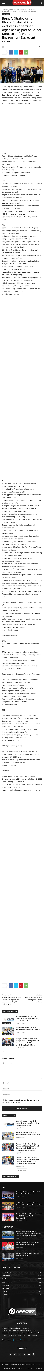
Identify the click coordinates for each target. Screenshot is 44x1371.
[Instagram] (15, 1354)
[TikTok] (19, 1354)
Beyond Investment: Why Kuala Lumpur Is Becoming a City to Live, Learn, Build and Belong (27, 1019)
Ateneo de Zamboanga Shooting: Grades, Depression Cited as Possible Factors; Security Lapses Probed (28, 1233)
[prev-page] (3, 1051)
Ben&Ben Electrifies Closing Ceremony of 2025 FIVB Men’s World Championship (29, 1216)
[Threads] (33, 1354)
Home (4, 9)
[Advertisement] (22, 129)
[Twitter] (16, 52)
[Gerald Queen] (3, 47)
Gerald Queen (11, 47)
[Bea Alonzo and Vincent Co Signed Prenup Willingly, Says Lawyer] (8, 1246)
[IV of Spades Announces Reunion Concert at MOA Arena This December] (8, 1206)
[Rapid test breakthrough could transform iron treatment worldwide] (8, 1031)
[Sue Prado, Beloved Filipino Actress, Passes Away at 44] (8, 1257)
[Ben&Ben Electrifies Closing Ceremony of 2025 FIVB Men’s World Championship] (8, 1217)
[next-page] (7, 1051)
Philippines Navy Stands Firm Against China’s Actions (33, 1000)
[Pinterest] (21, 52)
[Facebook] (11, 52)
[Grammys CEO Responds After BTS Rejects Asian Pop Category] (8, 1195)
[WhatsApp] (26, 52)
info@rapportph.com (17, 1340)
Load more (21, 1170)
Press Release (11, 9)
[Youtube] (29, 1354)
